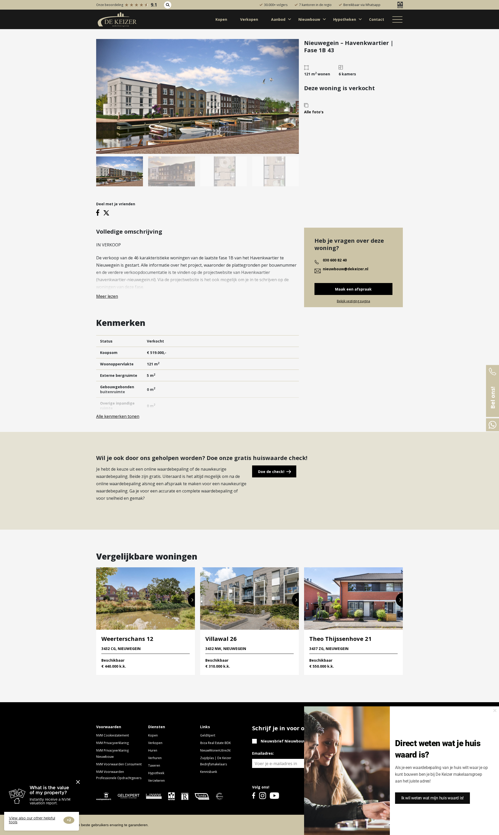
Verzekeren (156, 780)
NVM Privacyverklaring (112, 743)
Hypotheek (156, 773)
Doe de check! (271, 471)
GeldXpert (207, 735)
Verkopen (155, 743)
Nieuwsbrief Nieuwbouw (283, 741)
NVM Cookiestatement (112, 735)
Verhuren (155, 758)
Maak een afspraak (353, 289)
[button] (191, 600)
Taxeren (154, 765)
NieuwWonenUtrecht (215, 750)
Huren (152, 750)
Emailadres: (263, 753)
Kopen (153, 735)
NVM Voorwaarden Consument (119, 764)
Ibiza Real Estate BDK (215, 743)
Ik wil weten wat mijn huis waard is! (432, 797)
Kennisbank (208, 772)
